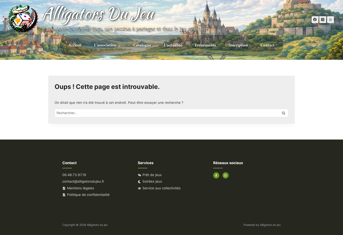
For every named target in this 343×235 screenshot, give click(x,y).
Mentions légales (80, 188)
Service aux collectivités (162, 188)
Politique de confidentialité (88, 195)
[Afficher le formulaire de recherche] (339, 19)
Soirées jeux (152, 181)
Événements (205, 45)
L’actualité (173, 45)
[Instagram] (322, 19)
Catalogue (142, 45)
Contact (268, 45)
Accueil (74, 45)
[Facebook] (315, 19)
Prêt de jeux (152, 175)
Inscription (238, 45)
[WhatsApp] (330, 19)
